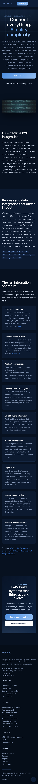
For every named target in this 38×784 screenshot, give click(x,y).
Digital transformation (10, 718)
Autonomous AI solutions (11, 707)
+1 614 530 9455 (7, 673)
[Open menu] (34, 3)
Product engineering (9, 721)
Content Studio (7, 743)
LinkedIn (4, 780)
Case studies (7, 697)
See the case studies (18, 624)
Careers (5, 756)
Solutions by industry (10, 726)
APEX (4, 740)
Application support (9, 724)
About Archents (8, 753)
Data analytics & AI (9, 710)
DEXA (19, 326)
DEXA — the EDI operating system (19, 83)
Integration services (9, 713)
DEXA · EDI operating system (13, 737)
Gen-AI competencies (10, 691)
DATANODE (15, 354)
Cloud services (7, 715)
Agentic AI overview (9, 686)
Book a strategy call (18, 617)
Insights (5, 759)
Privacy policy (7, 764)
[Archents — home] (7, 3)
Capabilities (6, 688)
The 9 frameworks (9, 694)
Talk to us (21, 3)
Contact (5, 761)
